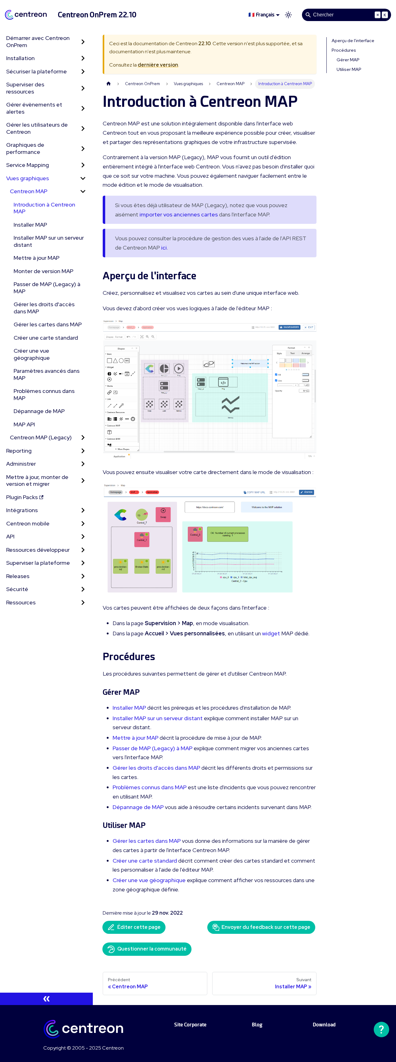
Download (324, 1025)
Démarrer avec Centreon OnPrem (38, 41)
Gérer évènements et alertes (34, 108)
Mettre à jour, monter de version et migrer (37, 480)
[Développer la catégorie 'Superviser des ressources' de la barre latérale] (83, 88)
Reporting (19, 450)
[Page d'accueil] (108, 84)
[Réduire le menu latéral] (46, 999)
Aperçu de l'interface (353, 40)
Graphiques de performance (25, 148)
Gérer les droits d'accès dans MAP (44, 308)
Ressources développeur (38, 549)
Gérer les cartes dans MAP (48, 324)
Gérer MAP (348, 60)
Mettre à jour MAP (36, 257)
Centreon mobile (28, 523)
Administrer (21, 463)
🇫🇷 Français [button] (261, 15)
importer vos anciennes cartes (179, 214)
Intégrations (22, 510)
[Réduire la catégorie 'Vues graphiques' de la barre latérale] (83, 178)
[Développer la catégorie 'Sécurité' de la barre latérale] (83, 589)
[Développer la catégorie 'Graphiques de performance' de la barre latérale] (83, 148)
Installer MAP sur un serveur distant (49, 241)
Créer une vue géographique (32, 354)
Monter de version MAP (43, 271)
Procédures (344, 50)
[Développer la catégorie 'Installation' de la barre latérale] (83, 58)
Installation (20, 58)
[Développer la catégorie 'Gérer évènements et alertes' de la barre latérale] (83, 108)
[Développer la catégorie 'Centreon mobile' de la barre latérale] (83, 524)
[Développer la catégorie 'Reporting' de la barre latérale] (83, 451)
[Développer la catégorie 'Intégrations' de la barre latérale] (83, 510)
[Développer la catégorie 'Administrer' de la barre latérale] (83, 464)
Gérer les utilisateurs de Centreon (37, 128)
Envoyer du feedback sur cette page (266, 927)
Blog (257, 1025)
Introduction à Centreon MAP (44, 208)
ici (164, 247)
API (10, 536)
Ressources (21, 602)
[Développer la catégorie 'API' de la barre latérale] (83, 537)
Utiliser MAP (349, 69)
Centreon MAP (28, 191)
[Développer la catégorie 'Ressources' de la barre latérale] (83, 603)
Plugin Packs (22, 497)
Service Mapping (27, 164)
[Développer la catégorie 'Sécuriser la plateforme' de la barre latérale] (83, 72)
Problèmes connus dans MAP (44, 394)
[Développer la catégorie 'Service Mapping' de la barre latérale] (83, 165)
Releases (17, 576)
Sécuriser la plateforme (36, 71)
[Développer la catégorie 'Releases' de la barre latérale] (83, 576)
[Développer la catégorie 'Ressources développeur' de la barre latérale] (83, 550)
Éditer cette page (139, 927)
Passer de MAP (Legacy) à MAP (47, 288)
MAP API (24, 424)
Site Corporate (190, 1025)
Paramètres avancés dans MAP (47, 374)
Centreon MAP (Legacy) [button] (41, 437)
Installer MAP (30, 224)
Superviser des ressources (25, 88)
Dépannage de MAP (39, 411)
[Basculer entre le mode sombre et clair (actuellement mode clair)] (288, 15)
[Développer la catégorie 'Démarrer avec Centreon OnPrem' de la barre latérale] (83, 41)
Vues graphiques (27, 178)
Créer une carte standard (46, 337)
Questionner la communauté (152, 949)
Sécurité (17, 589)
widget (271, 633)
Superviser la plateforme (38, 562)
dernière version (158, 65)
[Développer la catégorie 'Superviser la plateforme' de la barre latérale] (83, 563)
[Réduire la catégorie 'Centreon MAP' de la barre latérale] (83, 191)
